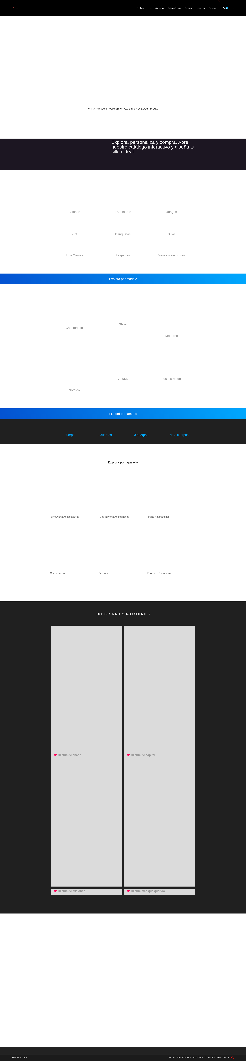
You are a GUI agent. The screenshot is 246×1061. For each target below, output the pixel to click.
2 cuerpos (105, 435)
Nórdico (74, 390)
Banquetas (123, 234)
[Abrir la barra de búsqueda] (219, 1)
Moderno (171, 336)
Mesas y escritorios (172, 255)
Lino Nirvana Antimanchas (114, 516)
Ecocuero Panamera (159, 573)
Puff (74, 234)
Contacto (208, 1057)
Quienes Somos (197, 1057)
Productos (171, 1057)
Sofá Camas (74, 255)
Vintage (123, 378)
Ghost (123, 324)
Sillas (172, 234)
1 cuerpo (68, 435)
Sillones (74, 212)
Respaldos (123, 255)
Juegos (171, 212)
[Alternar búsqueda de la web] (233, 8)
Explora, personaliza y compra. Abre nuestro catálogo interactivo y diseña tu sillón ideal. (152, 147)
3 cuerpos (141, 435)
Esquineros (123, 212)
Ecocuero (104, 573)
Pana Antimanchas (159, 516)
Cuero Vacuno (58, 573)
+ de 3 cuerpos (178, 435)
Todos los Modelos (171, 379)
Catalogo (226, 1057)
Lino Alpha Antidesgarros (65, 516)
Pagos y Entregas (183, 1057)
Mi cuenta (217, 1057)
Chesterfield (74, 328)
